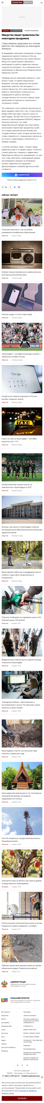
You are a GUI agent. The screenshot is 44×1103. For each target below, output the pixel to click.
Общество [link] (5, 235)
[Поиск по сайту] (41, 2)
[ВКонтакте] (5, 187)
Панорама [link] (5, 887)
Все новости (5, 1012)
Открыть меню (2, 2)
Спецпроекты (28, 1026)
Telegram (27, 1065)
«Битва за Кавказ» (30, 1015)
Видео (3, 1040)
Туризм (3, 1044)
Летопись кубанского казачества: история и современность (31, 1020)
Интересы (4, 1051)
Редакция (26, 1045)
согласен (22, 1098)
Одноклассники (22, 1065)
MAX (35, 180)
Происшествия (6, 1026)
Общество (6, 30)
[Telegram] (14, 187)
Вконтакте (17, 1065)
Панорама (27, 1012)
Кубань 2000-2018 (29, 1029)
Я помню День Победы (31, 1037)
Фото (3, 1037)
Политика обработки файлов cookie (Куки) (30, 1058)
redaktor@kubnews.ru (31, 1076)
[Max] (19, 187)
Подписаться (23, 175)
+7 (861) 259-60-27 (11, 1076)
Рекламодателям (29, 1049)
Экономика (5, 1022)
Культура (4, 1033)
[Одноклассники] (10, 187)
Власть (3, 1019)
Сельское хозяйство (8, 1047)
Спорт (3, 1030)
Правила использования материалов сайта (32, 1053)
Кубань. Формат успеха (31, 1033)
